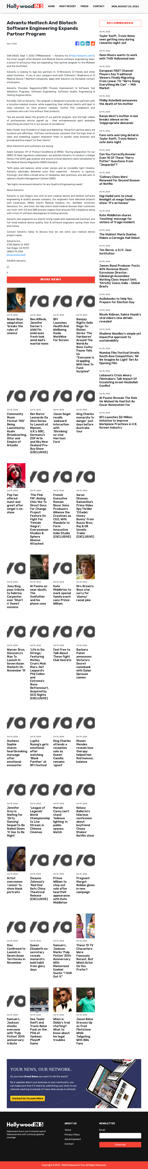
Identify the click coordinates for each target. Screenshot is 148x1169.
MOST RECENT (67, 6)
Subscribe (120, 1144)
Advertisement (73, 1139)
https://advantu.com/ (82, 55)
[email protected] (16, 255)
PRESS (84, 6)
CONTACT (98, 6)
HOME (51, 6)
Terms (68, 1130)
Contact (69, 1143)
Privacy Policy (72, 1134)
